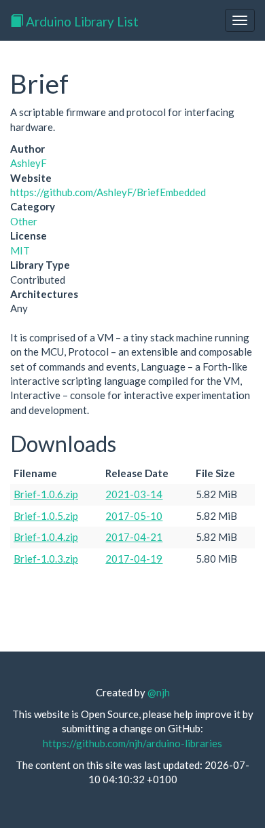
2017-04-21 (133, 537)
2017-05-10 (133, 516)
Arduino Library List (81, 21)
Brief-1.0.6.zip (46, 494)
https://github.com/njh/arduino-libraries (132, 743)
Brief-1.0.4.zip (46, 537)
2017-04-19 (133, 558)
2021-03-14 (133, 494)
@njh (158, 692)
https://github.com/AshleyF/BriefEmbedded (108, 192)
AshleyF (28, 163)
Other (23, 221)
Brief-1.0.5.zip (46, 516)
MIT (20, 250)
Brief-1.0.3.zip (46, 558)
